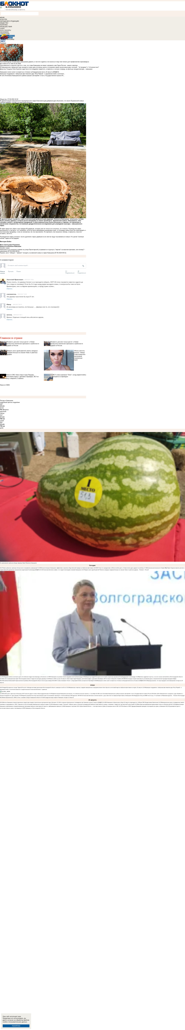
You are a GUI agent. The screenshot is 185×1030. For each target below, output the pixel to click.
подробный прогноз (6, 402)
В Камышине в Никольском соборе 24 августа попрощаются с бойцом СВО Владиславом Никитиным (132, 702)
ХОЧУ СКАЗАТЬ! (5, 30)
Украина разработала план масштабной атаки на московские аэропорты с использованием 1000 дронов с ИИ (50, 695)
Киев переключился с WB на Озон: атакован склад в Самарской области (21, 697)
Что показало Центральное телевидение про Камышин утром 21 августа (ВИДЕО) (81, 702)
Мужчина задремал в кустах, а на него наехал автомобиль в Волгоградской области (161, 676)
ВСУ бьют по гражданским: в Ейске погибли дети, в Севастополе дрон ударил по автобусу (120, 567)
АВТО (11, 37)
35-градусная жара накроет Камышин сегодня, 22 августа (59, 697)
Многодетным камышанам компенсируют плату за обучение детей (154, 704)
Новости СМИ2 (5, 385)
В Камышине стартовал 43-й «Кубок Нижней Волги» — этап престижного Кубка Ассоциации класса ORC (91, 706)
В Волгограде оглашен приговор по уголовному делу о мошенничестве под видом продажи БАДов (150, 678)
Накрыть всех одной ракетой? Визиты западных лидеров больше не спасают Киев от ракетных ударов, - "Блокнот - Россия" (116, 569)
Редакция (3, 43)
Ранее (19, 271)
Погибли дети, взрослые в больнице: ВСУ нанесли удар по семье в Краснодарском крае (26, 693)
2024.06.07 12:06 (22, 294)
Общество (3, 99)
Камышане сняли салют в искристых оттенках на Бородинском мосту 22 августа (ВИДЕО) (120, 680)
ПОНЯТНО (16, 1026)
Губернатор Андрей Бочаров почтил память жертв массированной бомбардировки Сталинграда (110, 676)
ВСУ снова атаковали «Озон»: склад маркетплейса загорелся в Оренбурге (74, 680)
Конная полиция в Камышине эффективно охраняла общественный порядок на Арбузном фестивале (67, 567)
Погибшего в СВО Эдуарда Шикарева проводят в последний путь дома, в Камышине (144, 706)
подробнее (16, 402)
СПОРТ (2, 28)
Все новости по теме (6, 63)
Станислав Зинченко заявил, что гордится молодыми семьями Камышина (62, 569)
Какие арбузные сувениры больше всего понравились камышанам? (20, 567)
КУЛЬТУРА (3, 19)
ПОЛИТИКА (4, 25)
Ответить (9, 289)
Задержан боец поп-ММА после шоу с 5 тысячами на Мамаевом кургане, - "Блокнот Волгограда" (160, 695)
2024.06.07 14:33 (29, 279)
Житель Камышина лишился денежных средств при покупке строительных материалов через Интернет (30, 702)
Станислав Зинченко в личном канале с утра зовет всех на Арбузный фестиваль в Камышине (107, 695)
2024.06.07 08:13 (17, 304)
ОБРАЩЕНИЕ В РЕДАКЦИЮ (9, 21)
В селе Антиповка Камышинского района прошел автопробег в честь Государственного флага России (125, 693)
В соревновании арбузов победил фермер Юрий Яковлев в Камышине (18, 563)
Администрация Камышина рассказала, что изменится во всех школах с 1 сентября (73, 693)
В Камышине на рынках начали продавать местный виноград (66, 676)
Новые (2, 271)
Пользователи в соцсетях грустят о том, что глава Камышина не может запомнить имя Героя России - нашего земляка (39, 65)
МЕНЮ (2, 17)
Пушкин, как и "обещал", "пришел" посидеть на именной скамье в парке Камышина (27, 253)
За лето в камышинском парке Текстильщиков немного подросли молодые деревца (24, 678)
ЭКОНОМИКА (4, 32)
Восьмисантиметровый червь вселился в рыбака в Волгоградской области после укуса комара (27, 680)
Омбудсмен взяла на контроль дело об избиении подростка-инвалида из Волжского (25, 676)
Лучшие (10, 271)
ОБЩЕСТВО (4, 23)
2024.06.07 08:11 (17, 315)
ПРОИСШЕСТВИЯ (6, 26)
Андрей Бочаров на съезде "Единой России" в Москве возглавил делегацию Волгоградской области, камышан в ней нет (34, 687)
